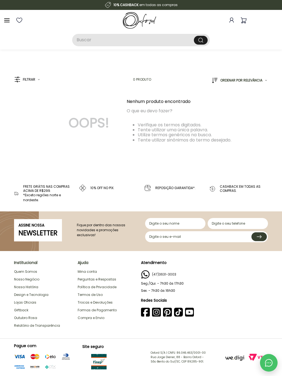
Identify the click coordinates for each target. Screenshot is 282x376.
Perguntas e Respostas (97, 279)
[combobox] (141, 40)
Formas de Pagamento (97, 310)
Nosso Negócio (26, 279)
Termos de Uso (90, 294)
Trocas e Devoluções (95, 302)
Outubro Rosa (25, 317)
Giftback (21, 310)
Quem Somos (25, 271)
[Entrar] (230, 20)
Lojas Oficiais (25, 302)
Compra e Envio (91, 317)
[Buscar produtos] (201, 40)
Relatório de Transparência (37, 325)
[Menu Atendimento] (269, 363)
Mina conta (87, 271)
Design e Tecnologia (31, 294)
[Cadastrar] (259, 236)
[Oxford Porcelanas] (139, 20)
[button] (27, 79)
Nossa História (26, 287)
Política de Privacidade (97, 287)
